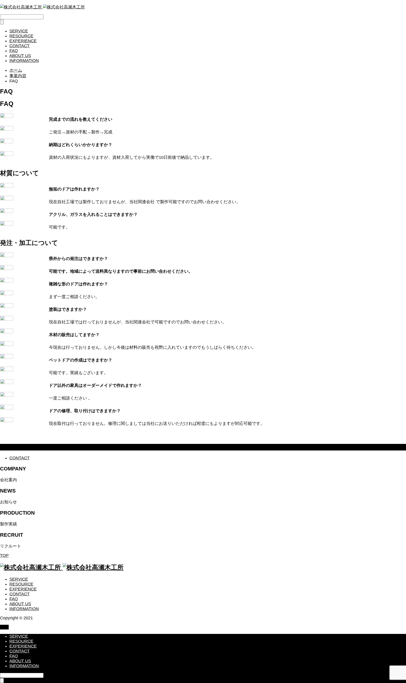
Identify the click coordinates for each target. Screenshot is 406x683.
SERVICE (18, 31)
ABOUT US (20, 55)
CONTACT (19, 45)
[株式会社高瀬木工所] (42, 7)
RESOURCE (21, 36)
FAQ (13, 50)
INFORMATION (24, 60)
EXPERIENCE (23, 41)
